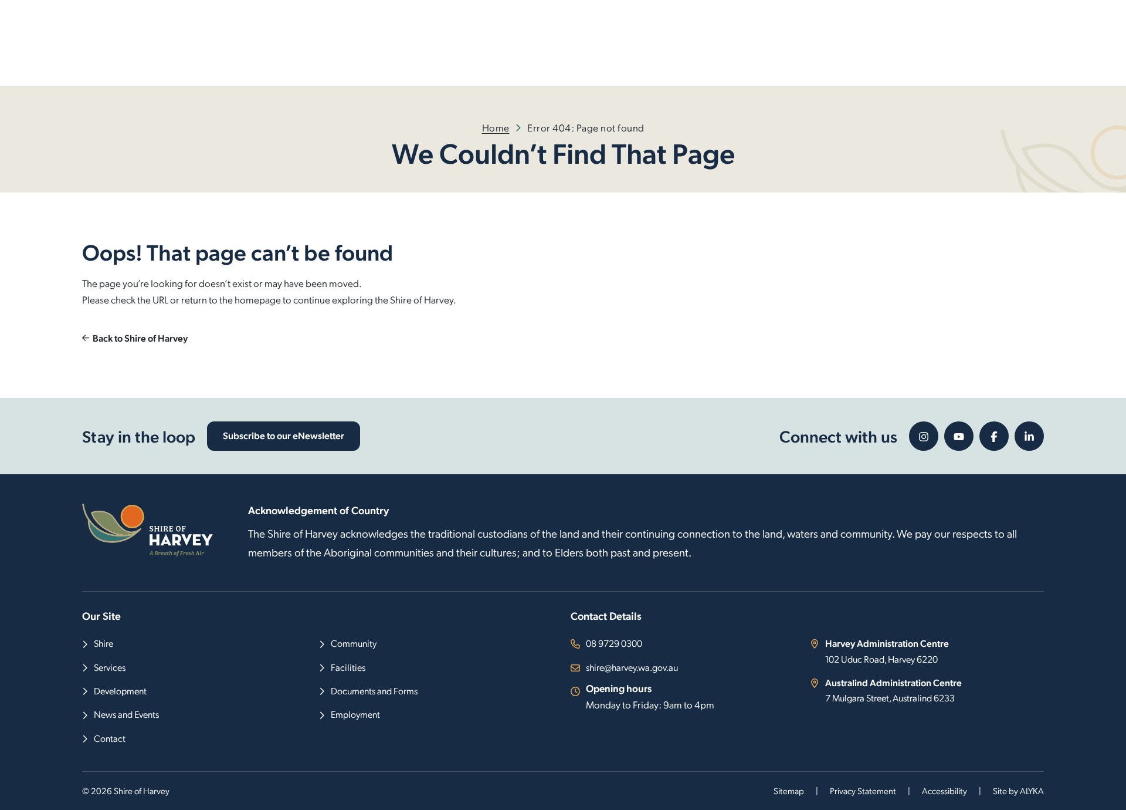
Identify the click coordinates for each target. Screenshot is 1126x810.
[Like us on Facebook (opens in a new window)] (994, 436)
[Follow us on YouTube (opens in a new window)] (959, 436)
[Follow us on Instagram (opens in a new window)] (923, 436)
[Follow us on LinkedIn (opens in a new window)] (1029, 436)
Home (496, 127)
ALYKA (1032, 791)
